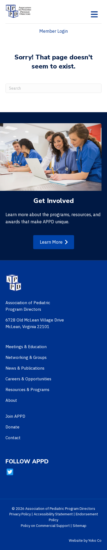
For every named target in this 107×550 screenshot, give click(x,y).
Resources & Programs (27, 389)
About (11, 400)
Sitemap (79, 525)
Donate (12, 427)
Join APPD (15, 416)
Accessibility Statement (53, 514)
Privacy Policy (20, 514)
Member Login (53, 31)
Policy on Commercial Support (45, 525)
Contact (13, 437)
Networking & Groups (26, 357)
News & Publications (24, 368)
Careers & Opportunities (28, 378)
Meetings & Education (26, 346)
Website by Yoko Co (85, 540)
